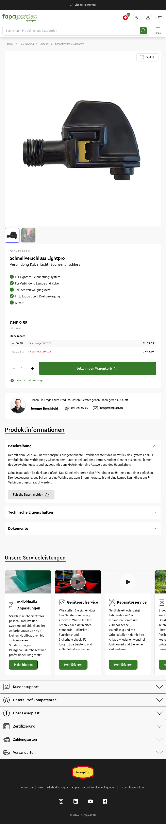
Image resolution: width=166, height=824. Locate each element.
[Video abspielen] (78, 582)
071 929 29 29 (79, 407)
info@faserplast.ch (111, 407)
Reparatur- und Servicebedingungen (93, 787)
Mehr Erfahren (23, 664)
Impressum (27, 787)
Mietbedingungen (57, 787)
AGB (40, 787)
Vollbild (150, 57)
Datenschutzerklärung (132, 787)
